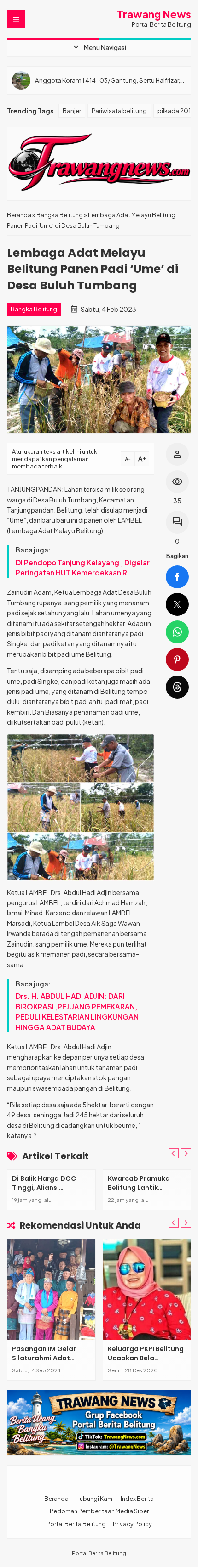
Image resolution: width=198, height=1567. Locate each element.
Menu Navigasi (99, 47)
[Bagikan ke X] (177, 604)
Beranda (56, 1498)
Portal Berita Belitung (76, 1524)
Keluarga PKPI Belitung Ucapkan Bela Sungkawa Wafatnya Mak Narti (146, 1362)
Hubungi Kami (95, 1498)
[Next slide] (186, 1223)
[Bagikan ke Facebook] (177, 576)
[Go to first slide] (186, 1153)
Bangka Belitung (34, 309)
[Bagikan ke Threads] (177, 687)
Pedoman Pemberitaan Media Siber (99, 1511)
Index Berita (137, 1498)
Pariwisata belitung (119, 110)
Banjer (72, 110)
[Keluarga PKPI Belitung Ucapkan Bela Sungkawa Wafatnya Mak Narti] (147, 1289)
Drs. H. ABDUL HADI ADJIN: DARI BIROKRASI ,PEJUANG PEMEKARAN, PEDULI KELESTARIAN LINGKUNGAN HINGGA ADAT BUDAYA (77, 1011)
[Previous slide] (174, 1153)
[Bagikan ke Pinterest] (177, 659)
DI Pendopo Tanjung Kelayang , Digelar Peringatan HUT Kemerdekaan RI (83, 567)
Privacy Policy (132, 1524)
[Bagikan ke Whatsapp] (177, 631)
